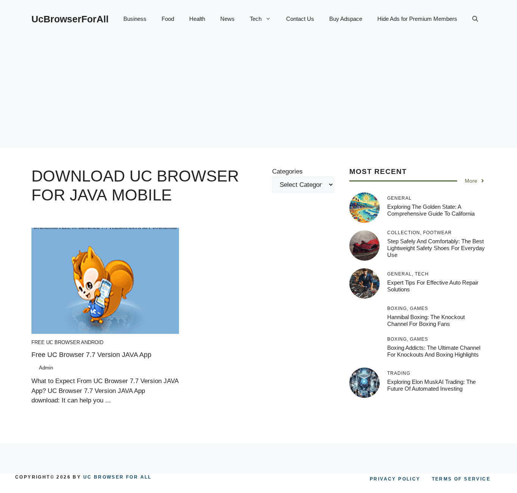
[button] (475, 19)
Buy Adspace (345, 19)
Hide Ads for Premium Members (417, 19)
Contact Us (300, 19)
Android (92, 342)
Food (168, 19)
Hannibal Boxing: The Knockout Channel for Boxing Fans (426, 320)
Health (197, 19)
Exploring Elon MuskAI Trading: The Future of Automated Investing (431, 385)
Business (134, 19)
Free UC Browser (55, 342)
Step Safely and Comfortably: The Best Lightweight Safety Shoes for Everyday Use (436, 248)
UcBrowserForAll (70, 19)
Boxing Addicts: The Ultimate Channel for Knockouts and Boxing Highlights (433, 351)
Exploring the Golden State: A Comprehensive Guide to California (431, 210)
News (227, 19)
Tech (256, 19)
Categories (287, 171)
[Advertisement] (258, 95)
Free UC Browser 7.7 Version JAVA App (91, 354)
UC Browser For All (117, 477)
